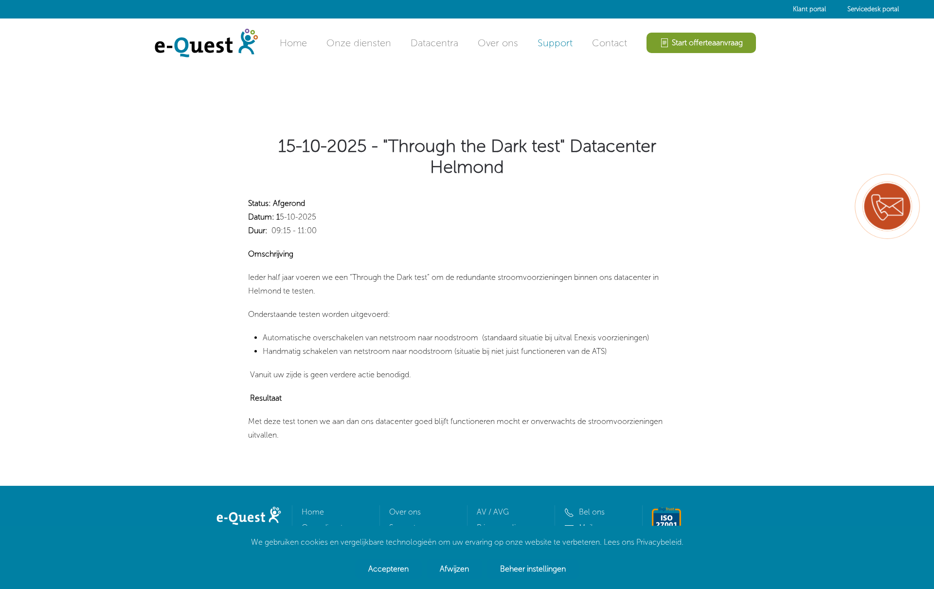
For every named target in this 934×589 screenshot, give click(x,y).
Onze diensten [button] (358, 43)
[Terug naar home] (205, 42)
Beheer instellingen (533, 568)
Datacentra (434, 43)
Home (293, 43)
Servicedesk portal (873, 9)
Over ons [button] (498, 43)
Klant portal (809, 9)
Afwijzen (454, 568)
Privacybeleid (659, 542)
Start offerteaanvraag (707, 42)
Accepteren (388, 568)
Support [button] (555, 43)
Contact (609, 43)
